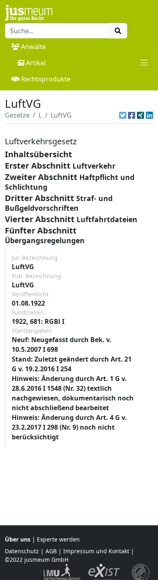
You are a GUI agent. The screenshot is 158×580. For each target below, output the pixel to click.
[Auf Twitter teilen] (122, 115)
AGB (51, 551)
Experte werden (58, 539)
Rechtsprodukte (45, 79)
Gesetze (17, 115)
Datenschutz (22, 551)
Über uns (17, 539)
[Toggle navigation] (144, 63)
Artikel (36, 62)
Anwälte (33, 46)
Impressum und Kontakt (96, 551)
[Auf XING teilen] (140, 115)
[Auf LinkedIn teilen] (149, 115)
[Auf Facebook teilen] (131, 115)
